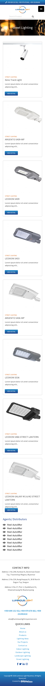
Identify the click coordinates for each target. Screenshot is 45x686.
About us (22, 632)
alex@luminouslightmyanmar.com (22, 619)
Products (22, 635)
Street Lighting (22, 659)
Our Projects (23, 642)
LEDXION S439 (12, 198)
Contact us (22, 645)
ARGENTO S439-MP (14, 139)
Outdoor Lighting (22, 652)
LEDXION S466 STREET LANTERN (22, 436)
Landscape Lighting (23, 656)
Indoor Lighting (22, 649)
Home (22, 628)
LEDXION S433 (12, 258)
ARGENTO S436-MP (14, 317)
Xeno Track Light (13, 79)
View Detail (11, 93)
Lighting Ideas (23, 638)
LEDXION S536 (12, 377)
